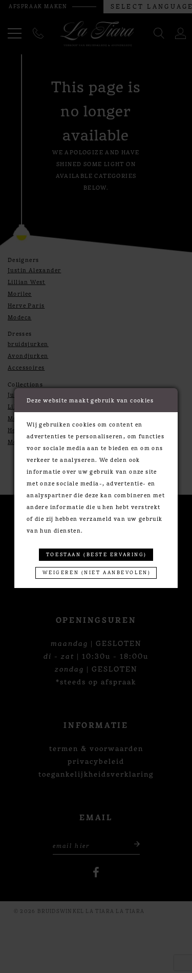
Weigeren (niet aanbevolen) (96, 572)
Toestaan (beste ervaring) (96, 554)
